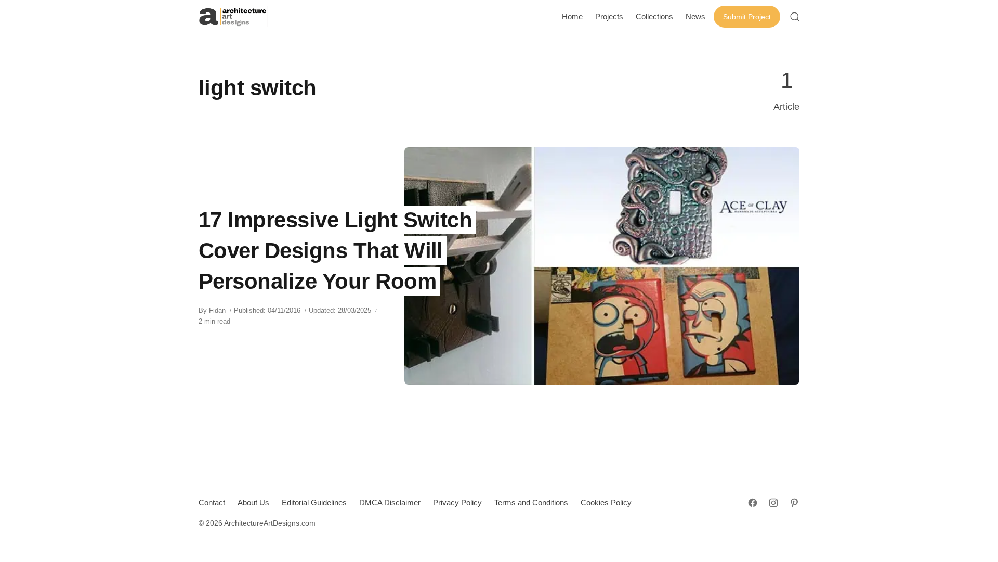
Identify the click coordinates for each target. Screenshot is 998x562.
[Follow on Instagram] (773, 502)
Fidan (217, 310)
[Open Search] (794, 16)
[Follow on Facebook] (752, 502)
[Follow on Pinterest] (794, 502)
